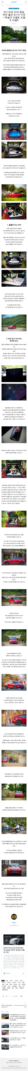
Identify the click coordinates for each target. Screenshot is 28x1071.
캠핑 (13, 987)
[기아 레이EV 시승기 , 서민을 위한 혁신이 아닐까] (5, 1039)
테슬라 (16, 987)
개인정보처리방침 (12, 1066)
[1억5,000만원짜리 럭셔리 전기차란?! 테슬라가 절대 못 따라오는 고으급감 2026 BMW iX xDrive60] (5, 1016)
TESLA (19, 982)
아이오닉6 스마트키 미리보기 (20, 1006)
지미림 (20, 986)
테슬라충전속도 (5, 989)
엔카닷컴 (23, 984)
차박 (23, 986)
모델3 (23, 982)
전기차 (9, 986)
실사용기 (3, 5)
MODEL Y (14, 982)
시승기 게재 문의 (18, 1062)
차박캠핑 (3, 987)
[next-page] (15, 1052)
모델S (3, 984)
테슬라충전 (21, 987)
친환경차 (8, 987)
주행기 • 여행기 (9, 5)
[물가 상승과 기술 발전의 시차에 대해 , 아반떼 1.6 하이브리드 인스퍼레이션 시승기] (5, 1025)
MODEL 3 (21, 980)
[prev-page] (13, 1052)
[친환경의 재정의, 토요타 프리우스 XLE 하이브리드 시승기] (5, 1032)
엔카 (19, 984)
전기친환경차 (14, 986)
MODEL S (4, 982)
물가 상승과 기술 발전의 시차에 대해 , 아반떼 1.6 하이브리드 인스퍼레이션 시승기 (18, 1025)
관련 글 (2, 1011)
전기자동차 (4, 986)
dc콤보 (6, 980)
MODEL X (9, 982)
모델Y (11, 984)
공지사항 (17, 1066)
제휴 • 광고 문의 (9, 1062)
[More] (21, 996)
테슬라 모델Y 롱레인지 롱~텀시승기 (7, 1006)
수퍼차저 (15, 984)
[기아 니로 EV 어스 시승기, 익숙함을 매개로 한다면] (5, 1047)
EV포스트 (16, 980)
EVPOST (11, 980)
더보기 (7, 1011)
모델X (7, 984)
